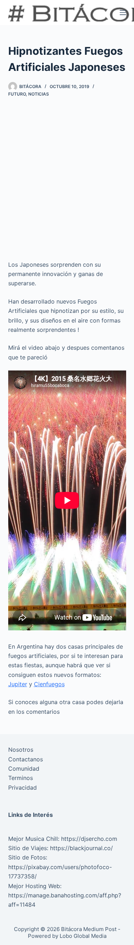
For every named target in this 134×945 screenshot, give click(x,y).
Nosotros (20, 749)
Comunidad (23, 768)
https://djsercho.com (89, 838)
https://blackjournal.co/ (81, 848)
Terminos (20, 777)
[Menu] (123, 12)
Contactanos (25, 759)
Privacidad (22, 787)
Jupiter (17, 684)
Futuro (17, 94)
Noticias (38, 94)
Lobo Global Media (83, 935)
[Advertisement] (67, 178)
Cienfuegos (49, 684)
